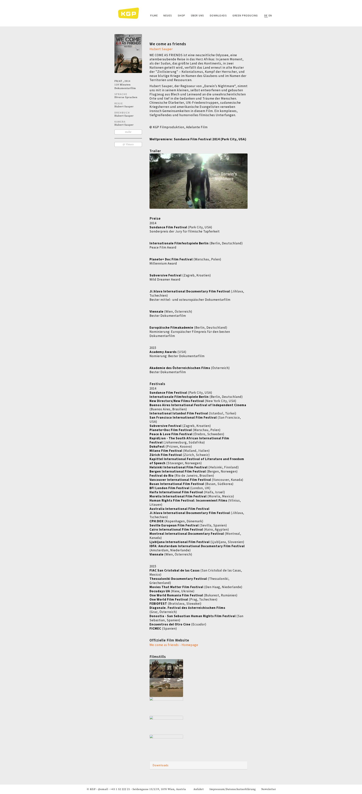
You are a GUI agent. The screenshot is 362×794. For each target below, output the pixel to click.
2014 (127, 81)
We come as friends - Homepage (174, 645)
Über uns (197, 15)
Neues (167, 15)
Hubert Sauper (124, 106)
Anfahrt (198, 789)
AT (120, 81)
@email (103, 789)
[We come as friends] (199, 668)
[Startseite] (130, 13)
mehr (128, 132)
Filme (154, 15)
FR (116, 81)
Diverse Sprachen (125, 97)
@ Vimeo (128, 144)
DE (266, 15)
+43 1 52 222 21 (120, 789)
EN (270, 15)
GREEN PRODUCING (245, 15)
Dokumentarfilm (125, 88)
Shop (181, 15)
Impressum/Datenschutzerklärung (232, 789)
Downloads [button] (161, 765)
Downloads (218, 15)
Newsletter (268, 789)
